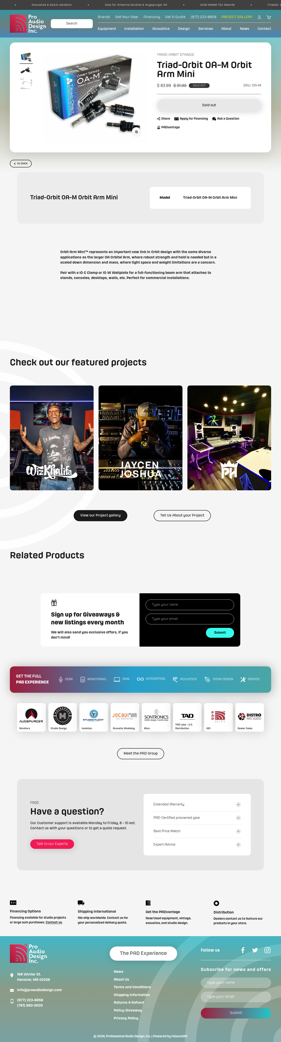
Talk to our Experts (52, 844)
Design (184, 28)
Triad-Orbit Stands (175, 54)
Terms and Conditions (132, 987)
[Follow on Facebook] (242, 950)
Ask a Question (228, 118)
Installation (134, 28)
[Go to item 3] (26, 84)
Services (205, 28)
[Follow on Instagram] (267, 950)
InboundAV (179, 1036)
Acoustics (161, 28)
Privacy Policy (126, 1018)
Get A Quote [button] (175, 17)
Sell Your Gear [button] (126, 17)
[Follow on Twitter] (255, 950)
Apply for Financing (194, 118)
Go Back (22, 163)
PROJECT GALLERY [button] (237, 17)
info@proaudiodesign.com (39, 990)
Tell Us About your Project (182, 515)
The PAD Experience (143, 953)
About (226, 28)
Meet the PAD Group (141, 753)
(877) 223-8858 (30, 1000)
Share (165, 118)
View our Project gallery (100, 515)
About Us (121, 979)
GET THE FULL (32, 679)
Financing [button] (152, 17)
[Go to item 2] (26, 71)
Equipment (107, 28)
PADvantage (170, 127)
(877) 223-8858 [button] (203, 17)
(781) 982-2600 (30, 1005)
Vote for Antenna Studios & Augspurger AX (99, 5)
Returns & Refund (129, 1002)
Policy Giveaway (128, 1010)
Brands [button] (104, 17)
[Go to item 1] (26, 58)
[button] (52, 437)
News (244, 28)
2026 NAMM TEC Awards (181, 5)
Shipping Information (132, 995)
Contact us (54, 922)
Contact (264, 28)
